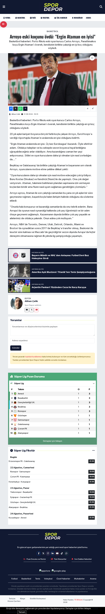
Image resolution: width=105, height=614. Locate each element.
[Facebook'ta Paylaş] (11, 109)
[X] (43, 553)
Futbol (7, 17)
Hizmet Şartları (14, 601)
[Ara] (101, 7)
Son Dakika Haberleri (83, 559)
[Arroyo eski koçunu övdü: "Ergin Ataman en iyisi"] (52, 79)
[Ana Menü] (4, 7)
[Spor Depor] (53, 7)
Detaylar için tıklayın (52, 441)
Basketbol (21, 17)
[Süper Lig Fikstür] (93, 451)
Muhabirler (77, 17)
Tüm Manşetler (60, 559)
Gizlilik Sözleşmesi (38, 599)
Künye (22, 599)
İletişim (12, 599)
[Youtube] (36, 310)
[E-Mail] (27, 310)
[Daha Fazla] (25, 109)
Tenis (34, 17)
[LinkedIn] (52, 553)
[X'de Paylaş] (15, 109)
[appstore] (45, 571)
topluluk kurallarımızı (33, 357)
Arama (88, 17)
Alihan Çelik (16, 114)
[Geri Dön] (3, 24)
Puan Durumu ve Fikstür (36, 559)
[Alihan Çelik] (16, 303)
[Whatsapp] (66, 553)
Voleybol (45, 17)
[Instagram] (48, 553)
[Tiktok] (62, 553)
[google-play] (58, 571)
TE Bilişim (78, 600)
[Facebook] (39, 553)
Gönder (16, 348)
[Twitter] (31, 310)
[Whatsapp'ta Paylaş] (20, 109)
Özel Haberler (61, 17)
